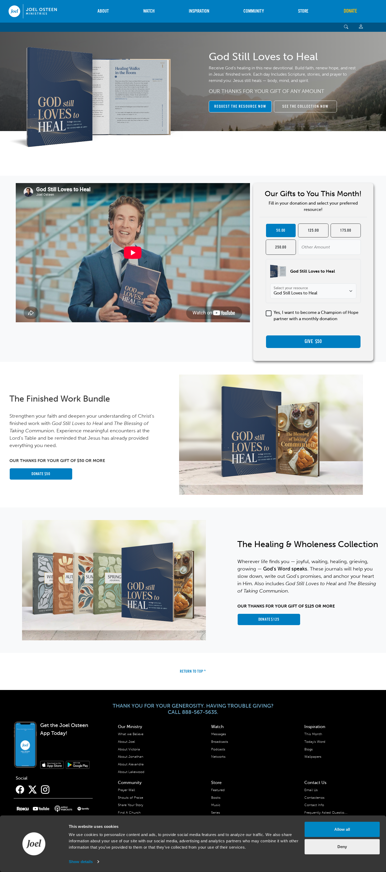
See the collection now (305, 106)
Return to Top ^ (193, 671)
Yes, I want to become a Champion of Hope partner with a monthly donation (316, 315)
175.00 (345, 230)
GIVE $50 (313, 342)
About (103, 11)
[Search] (346, 27)
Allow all (342, 829)
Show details (81, 861)
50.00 (280, 230)
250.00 (280, 247)
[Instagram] (45, 789)
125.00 (313, 230)
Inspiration (199, 11)
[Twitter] (32, 789)
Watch (149, 11)
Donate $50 (41, 473)
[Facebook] (20, 789)
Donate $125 (268, 619)
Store (303, 11)
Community (253, 11)
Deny (342, 846)
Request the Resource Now (240, 106)
